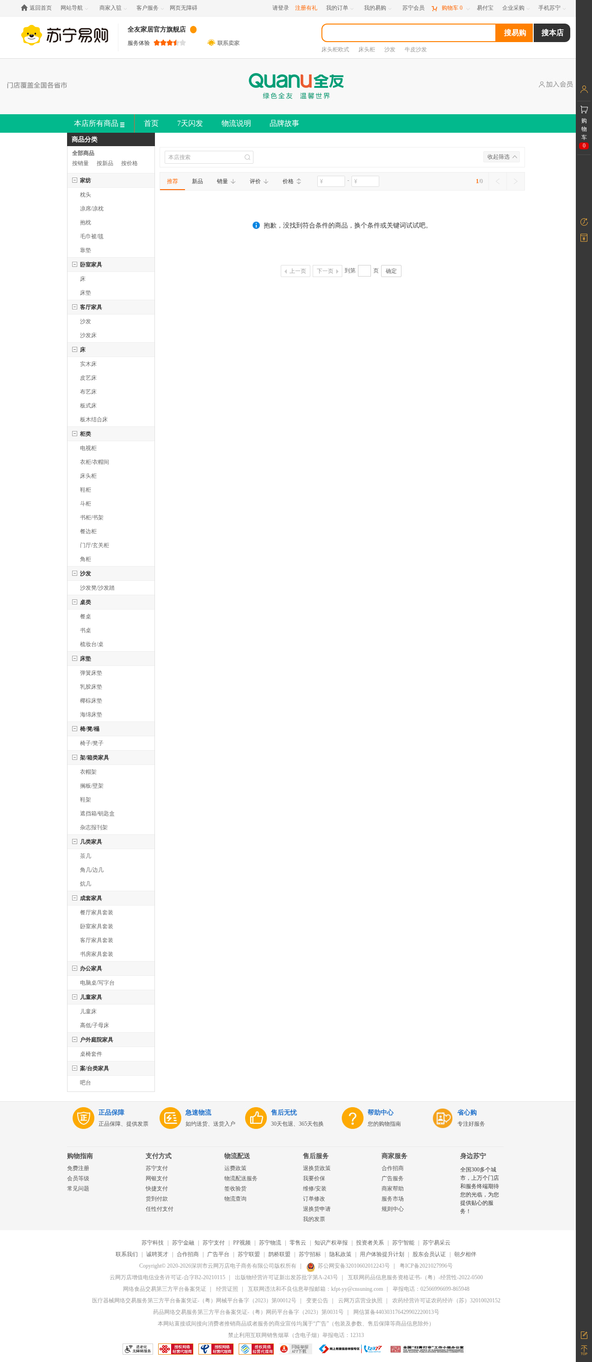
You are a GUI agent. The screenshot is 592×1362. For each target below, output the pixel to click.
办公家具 (91, 968)
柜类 (85, 434)
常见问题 (78, 1188)
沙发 (85, 321)
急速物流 (198, 1112)
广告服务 (393, 1178)
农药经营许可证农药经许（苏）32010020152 (446, 1300)
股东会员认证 (429, 1254)
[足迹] (584, 222)
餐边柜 (88, 531)
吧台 (85, 1082)
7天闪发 (190, 123)
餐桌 (85, 616)
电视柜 (88, 448)
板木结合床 (94, 419)
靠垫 (85, 250)
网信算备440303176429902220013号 (396, 1312)
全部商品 (83, 153)
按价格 (129, 163)
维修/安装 (315, 1188)
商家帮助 (393, 1188)
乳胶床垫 (91, 687)
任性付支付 (159, 1209)
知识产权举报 (331, 1242)
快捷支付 (157, 1188)
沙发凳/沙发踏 (97, 588)
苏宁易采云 (436, 1242)
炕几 (85, 884)
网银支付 (157, 1178)
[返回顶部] (584, 1350)
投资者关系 (370, 1242)
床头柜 (88, 476)
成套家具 (91, 898)
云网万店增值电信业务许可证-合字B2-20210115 (167, 1277)
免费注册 (78, 1168)
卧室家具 (91, 264)
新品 (197, 181)
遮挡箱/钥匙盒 (97, 813)
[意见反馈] (584, 1334)
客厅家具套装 (96, 940)
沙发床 (88, 335)
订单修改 (314, 1199)
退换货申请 (317, 1209)
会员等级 (78, 1178)
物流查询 (235, 1199)
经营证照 (227, 1289)
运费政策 (235, 1168)
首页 (151, 123)
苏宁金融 (183, 1242)
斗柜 (85, 503)
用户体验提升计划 (382, 1254)
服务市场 (393, 1199)
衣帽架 (88, 772)
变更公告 (317, 1300)
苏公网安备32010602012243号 (354, 1266)
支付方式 (159, 1155)
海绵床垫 (91, 714)
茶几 (85, 856)
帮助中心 (381, 1112)
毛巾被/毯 (92, 236)
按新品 (105, 163)
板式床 (88, 405)
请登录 (280, 8)
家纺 (85, 180)
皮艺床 (88, 378)
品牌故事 (284, 123)
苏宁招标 (310, 1254)
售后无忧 (284, 1112)
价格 (288, 181)
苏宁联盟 (249, 1254)
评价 (255, 181)
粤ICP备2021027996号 (426, 1266)
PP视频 (242, 1242)
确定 (391, 271)
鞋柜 (85, 490)
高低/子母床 (94, 1025)
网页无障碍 (183, 8)
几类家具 (91, 841)
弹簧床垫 (91, 673)
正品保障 (111, 1112)
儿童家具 (91, 997)
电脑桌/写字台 (97, 983)
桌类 (85, 602)
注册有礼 (306, 8)
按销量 (80, 163)
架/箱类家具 (94, 757)
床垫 (85, 293)
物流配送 (237, 1155)
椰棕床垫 (91, 700)
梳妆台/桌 (92, 644)
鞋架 (85, 799)
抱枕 (85, 222)
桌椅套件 (91, 1054)
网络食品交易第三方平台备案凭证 (164, 1289)
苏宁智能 (403, 1242)
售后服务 (316, 1155)
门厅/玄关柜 (94, 545)
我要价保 (314, 1178)
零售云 (298, 1242)
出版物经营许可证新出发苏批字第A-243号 (286, 1277)
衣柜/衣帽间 (94, 462)
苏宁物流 (270, 1242)
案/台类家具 (94, 1068)
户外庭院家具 (96, 1039)
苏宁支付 (157, 1168)
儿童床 (88, 1011)
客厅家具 (91, 307)
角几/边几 (92, 870)
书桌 (85, 630)
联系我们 (127, 1254)
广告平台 (218, 1254)
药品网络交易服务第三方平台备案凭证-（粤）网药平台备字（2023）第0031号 (248, 1312)
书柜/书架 (92, 517)
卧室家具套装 (96, 926)
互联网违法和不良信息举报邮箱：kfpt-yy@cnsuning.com (315, 1289)
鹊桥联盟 (279, 1254)
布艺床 (88, 391)
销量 (222, 181)
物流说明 (236, 123)
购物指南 (80, 1155)
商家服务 (394, 1155)
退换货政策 (317, 1168)
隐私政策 (340, 1254)
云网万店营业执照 (360, 1300)
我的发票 (314, 1219)
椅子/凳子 (92, 743)
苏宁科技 (153, 1242)
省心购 (467, 1112)
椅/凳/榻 (89, 729)
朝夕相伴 (465, 1254)
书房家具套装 (96, 954)
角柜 (85, 559)
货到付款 (157, 1199)
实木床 (88, 364)
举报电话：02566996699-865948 (431, 1289)
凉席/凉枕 (92, 208)
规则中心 (393, 1209)
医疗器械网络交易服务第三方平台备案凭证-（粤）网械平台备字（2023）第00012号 (194, 1300)
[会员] (584, 89)
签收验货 (235, 1188)
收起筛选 (498, 157)
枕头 (85, 194)
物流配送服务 (241, 1178)
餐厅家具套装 (96, 912)
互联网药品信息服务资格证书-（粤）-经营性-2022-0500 (415, 1277)
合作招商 (393, 1168)
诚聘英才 (157, 1254)
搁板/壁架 (92, 786)
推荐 (172, 181)
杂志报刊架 (94, 827)
